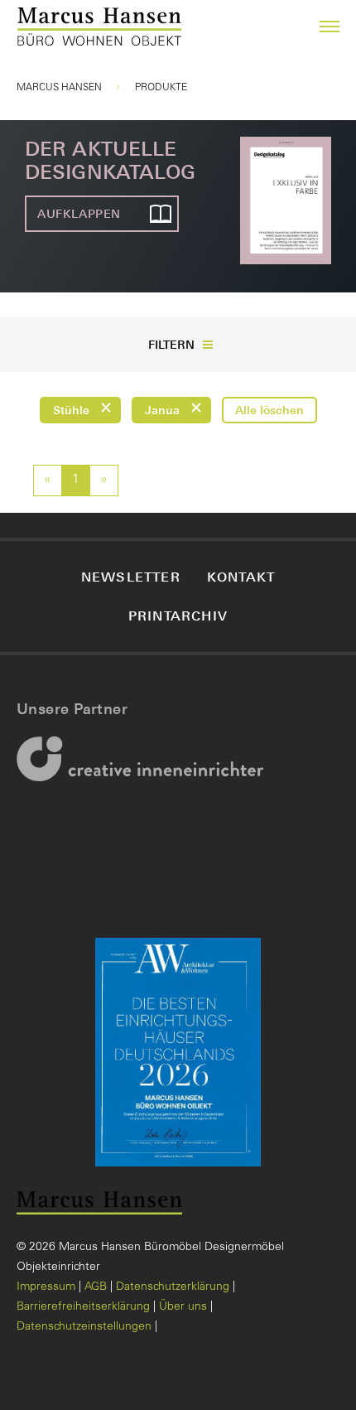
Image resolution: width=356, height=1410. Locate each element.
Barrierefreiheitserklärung (83, 1307)
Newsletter (130, 576)
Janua (162, 410)
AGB (95, 1287)
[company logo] (36, 26)
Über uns (183, 1307)
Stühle (71, 410)
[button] (319, 26)
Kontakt (241, 576)
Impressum (46, 1287)
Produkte (161, 88)
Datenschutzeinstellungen (84, 1327)
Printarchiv (178, 615)
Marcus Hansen (59, 88)
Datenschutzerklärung (172, 1287)
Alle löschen (269, 410)
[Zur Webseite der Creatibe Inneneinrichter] (146, 769)
